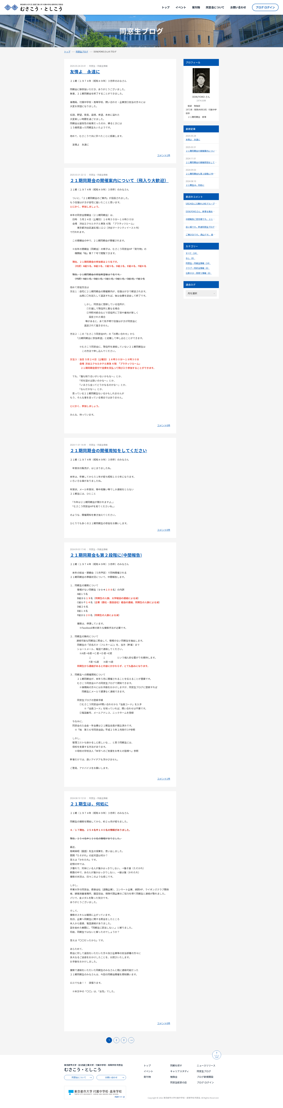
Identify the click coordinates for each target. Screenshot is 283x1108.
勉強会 (173, 1076)
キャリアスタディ (179, 1071)
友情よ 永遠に (85, 71)
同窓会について (215, 7)
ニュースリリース (206, 1065)
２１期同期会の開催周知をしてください (108, 450)
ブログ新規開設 (205, 1076)
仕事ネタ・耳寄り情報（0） (199, 273)
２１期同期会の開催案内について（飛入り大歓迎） (119, 180)
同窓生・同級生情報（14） (198, 263)
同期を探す (176, 1065)
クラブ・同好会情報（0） (198, 268)
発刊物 (196, 7)
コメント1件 (163, 155)
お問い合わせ (238, 7)
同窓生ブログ (82, 51)
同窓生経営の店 (178, 1082)
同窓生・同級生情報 (98, 65)
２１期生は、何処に (89, 804)
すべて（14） (192, 253)
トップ (166, 7)
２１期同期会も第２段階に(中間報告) (106, 555)
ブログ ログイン (265, 7)
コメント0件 (163, 425)
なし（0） (190, 258)
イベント (181, 7)
